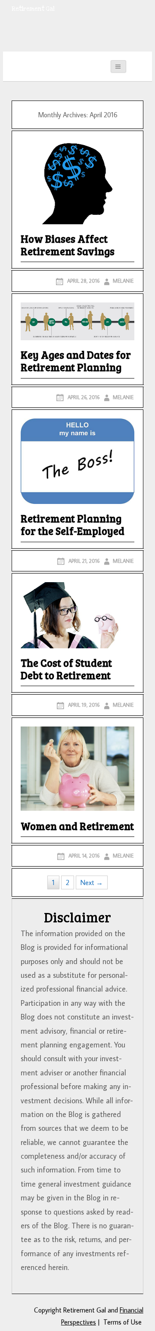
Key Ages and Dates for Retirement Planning (76, 361)
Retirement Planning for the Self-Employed (72, 525)
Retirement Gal (33, 9)
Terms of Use (122, 1322)
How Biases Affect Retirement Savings (68, 245)
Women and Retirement (77, 826)
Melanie (123, 281)
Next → (92, 882)
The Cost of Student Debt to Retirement (66, 669)
